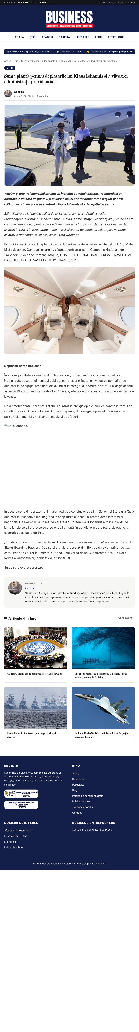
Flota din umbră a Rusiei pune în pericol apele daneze (32, 735)
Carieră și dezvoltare (16, 836)
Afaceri (47, 36)
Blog (74, 790)
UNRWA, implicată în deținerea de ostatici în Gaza (34, 673)
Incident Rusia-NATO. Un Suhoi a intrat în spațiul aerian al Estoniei (102, 735)
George (19, 91)
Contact (77, 812)
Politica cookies (81, 801)
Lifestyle (82, 36)
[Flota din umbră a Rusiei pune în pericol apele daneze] (35, 708)
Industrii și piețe (13, 847)
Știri (33, 36)
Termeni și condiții (82, 807)
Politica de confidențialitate (87, 795)
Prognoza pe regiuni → (120, 52)
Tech (98, 36)
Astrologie (116, 36)
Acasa (19, 36)
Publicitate (78, 784)
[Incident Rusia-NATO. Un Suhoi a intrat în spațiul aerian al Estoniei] (103, 708)
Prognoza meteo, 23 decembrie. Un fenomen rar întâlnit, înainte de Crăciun (101, 675)
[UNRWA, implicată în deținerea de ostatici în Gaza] (35, 648)
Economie (10, 841)
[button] (130, 2)
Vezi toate (125, 618)
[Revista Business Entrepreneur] (69, 19)
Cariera (64, 36)
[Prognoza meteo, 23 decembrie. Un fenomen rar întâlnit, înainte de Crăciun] (103, 648)
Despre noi (78, 779)
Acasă (7, 61)
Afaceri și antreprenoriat (18, 830)
